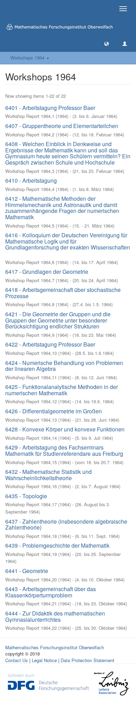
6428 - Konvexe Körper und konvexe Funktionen (64, 429)
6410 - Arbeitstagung (31, 180)
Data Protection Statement (87, 660)
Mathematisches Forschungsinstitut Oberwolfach (54, 647)
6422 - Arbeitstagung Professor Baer (50, 344)
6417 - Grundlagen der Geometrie (46, 272)
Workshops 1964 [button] (28, 57)
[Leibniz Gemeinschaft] (111, 683)
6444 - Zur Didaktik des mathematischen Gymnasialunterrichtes (55, 616)
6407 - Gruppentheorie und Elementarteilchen (61, 126)
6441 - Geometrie (26, 571)
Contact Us (16, 660)
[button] (106, 43)
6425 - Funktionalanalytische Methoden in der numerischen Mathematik (61, 390)
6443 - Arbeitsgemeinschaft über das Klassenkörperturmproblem (50, 592)
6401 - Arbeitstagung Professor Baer (50, 108)
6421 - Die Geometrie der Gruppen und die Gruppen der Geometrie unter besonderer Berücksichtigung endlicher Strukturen (58, 320)
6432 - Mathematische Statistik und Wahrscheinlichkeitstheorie (48, 475)
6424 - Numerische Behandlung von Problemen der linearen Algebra (64, 366)
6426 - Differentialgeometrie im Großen (53, 411)
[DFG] (48, 681)
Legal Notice (44, 660)
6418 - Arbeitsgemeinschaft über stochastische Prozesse (63, 293)
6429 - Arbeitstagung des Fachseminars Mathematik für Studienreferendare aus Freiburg (64, 450)
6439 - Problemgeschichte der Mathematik (57, 545)
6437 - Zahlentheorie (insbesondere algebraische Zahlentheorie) (66, 524)
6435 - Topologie (26, 496)
